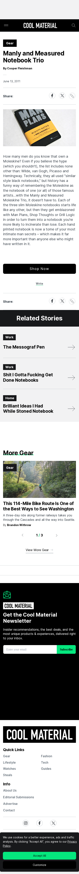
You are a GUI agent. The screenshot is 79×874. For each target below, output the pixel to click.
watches (9, 769)
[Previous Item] (22, 535)
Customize (39, 864)
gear (6, 756)
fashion (46, 756)
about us (9, 790)
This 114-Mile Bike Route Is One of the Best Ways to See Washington (38, 506)
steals (7, 775)
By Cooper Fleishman (17, 68)
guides (46, 769)
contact (9, 810)
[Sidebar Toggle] (6, 25)
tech (44, 762)
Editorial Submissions (18, 797)
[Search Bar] (73, 25)
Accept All (39, 855)
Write (39, 283)
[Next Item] (57, 535)
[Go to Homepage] (40, 25)
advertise (10, 804)
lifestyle (9, 762)
